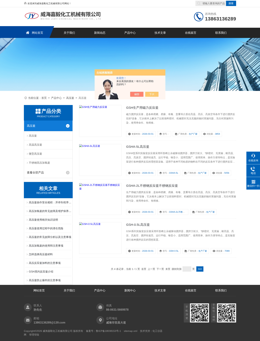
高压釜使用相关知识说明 (43, 219)
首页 (44, 97)
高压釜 (70, 97)
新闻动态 (99, 32)
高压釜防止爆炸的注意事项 (45, 280)
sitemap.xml (130, 331)
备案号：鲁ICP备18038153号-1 (103, 331)
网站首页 (37, 32)
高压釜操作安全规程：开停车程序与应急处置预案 (50, 202)
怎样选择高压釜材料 (41, 254)
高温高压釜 (35, 144)
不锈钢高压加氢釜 (39, 162)
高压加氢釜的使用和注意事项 (46, 245)
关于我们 (69, 32)
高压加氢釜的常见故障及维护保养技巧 (50, 211)
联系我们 (221, 32)
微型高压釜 (35, 153)
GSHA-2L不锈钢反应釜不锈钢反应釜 (152, 185)
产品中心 (130, 32)
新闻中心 (130, 290)
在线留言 (190, 32)
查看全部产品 (35, 172)
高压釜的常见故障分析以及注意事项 (50, 236)
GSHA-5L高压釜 (137, 146)
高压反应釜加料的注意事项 (45, 262)
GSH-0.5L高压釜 (138, 224)
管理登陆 (34, 334)
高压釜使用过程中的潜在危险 (46, 228)
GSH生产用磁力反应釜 (142, 107)
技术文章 (160, 32)
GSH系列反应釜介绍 (41, 271)
